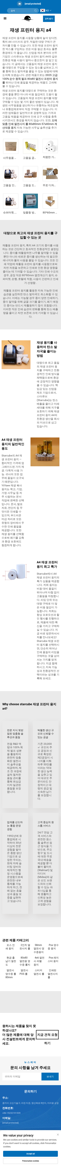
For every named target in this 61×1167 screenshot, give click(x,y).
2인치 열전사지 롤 (25, 947)
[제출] (35, 10)
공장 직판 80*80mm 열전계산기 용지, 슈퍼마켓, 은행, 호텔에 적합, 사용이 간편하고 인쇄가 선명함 (30, 279)
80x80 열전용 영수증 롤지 (25, 961)
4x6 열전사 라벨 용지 (39, 961)
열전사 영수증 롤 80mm (10, 974)
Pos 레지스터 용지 (53, 959)
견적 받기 (49, 19)
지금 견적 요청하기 (47, 1036)
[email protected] (33, 3)
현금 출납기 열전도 (10, 961)
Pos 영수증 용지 (53, 947)
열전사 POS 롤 (24, 972)
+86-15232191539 (11, 1113)
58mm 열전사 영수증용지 (39, 949)
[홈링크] (27, 18)
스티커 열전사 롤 (39, 972)
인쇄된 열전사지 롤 (53, 974)
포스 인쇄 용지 (10, 947)
